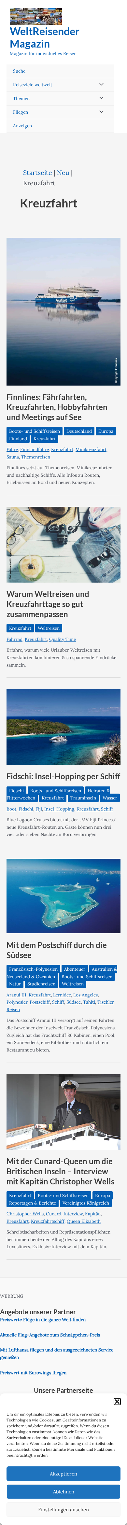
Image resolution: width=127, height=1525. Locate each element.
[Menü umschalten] (99, 85)
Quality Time (62, 639)
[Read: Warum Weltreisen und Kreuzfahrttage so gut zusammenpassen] (63, 544)
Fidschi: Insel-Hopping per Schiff (63, 776)
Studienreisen (41, 984)
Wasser (110, 798)
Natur (15, 984)
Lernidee (62, 995)
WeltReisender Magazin (44, 37)
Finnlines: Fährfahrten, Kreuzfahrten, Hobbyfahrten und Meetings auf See (57, 407)
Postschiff (40, 1002)
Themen (21, 98)
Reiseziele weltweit (32, 85)
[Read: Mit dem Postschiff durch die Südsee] (63, 895)
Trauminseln (83, 798)
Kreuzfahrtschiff (47, 1221)
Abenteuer (74, 969)
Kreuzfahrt (45, 439)
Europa (105, 431)
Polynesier (17, 1002)
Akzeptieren (63, 1474)
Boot (11, 809)
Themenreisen (35, 457)
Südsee (73, 1002)
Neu (63, 172)
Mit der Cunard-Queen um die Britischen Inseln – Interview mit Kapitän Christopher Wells (60, 1171)
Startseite (37, 172)
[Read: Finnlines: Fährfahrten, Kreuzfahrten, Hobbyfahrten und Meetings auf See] (63, 311)
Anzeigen (22, 126)
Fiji (38, 809)
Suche (19, 71)
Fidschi (16, 791)
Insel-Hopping (59, 809)
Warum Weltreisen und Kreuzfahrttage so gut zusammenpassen (48, 604)
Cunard (53, 1214)
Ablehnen (63, 1492)
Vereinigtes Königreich (86, 1203)
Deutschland (79, 431)
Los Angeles (85, 995)
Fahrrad (14, 639)
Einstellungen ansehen (63, 1509)
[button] (117, 1401)
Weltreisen (49, 628)
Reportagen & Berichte (32, 1203)
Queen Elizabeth (84, 1221)
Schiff (107, 809)
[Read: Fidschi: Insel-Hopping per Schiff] (63, 726)
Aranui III (16, 995)
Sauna (13, 457)
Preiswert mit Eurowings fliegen (33, 1373)
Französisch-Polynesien (33, 969)
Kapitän (93, 1214)
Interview (73, 1214)
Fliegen (20, 112)
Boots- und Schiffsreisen (34, 431)
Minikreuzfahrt (91, 449)
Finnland (18, 439)
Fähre (12, 449)
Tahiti (89, 1002)
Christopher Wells (25, 1214)
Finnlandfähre (34, 449)
